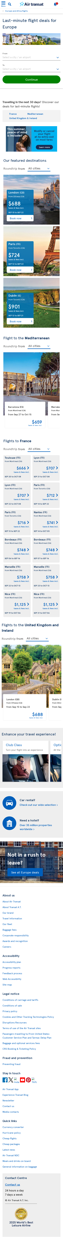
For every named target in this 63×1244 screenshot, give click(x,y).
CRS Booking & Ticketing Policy (19, 1048)
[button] (31, 79)
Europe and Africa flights (16, 10)
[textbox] (31, 57)
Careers (7, 946)
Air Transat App (10, 1089)
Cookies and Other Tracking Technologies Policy (28, 1016)
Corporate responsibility (16, 935)
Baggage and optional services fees (21, 1043)
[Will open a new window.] (5, 1080)
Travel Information (12, 918)
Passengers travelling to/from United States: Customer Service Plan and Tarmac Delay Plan (27, 1035)
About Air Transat (12, 901)
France (13, 113)
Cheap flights (9, 1138)
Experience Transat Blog (15, 1094)
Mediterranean (35, 113)
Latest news (9, 1149)
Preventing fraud (11, 1064)
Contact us (8, 1106)
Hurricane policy (11, 1132)
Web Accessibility (12, 979)
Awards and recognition (15, 941)
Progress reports (11, 967)
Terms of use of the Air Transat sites (22, 1028)
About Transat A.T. (12, 907)
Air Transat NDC (11, 1155)
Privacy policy (10, 1011)
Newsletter (8, 1100)
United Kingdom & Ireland (23, 118)
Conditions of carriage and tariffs (20, 999)
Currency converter (13, 1127)
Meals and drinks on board (17, 1161)
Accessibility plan (12, 962)
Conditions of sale (12, 1005)
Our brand (8, 912)
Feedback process (12, 973)
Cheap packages (11, 1144)
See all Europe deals (25, 872)
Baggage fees (9, 929)
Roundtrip (10, 168)
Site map (7, 984)
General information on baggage (20, 1166)
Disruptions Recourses (15, 1022)
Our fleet (7, 924)
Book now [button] (16, 218)
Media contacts (11, 1111)
